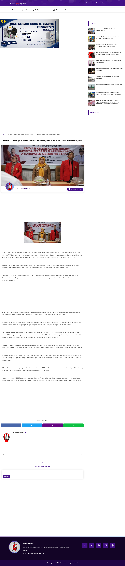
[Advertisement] (42, 77)
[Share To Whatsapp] (73, 425)
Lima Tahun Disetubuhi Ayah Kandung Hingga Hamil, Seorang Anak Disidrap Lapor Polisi (108, 53)
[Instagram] (105, 545)
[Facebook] (84, 545)
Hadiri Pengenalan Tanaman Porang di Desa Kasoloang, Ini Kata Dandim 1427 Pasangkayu (108, 93)
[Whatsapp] (98, 545)
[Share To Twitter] (32, 425)
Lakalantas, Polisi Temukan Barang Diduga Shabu (109, 84)
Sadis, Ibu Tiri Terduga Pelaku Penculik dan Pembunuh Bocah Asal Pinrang (107, 37)
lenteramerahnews (18, 432)
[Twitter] (91, 545)
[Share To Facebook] (11, 425)
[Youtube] (112, 545)
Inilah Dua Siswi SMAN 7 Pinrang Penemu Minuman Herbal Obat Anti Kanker (107, 45)
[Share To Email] (52, 425)
